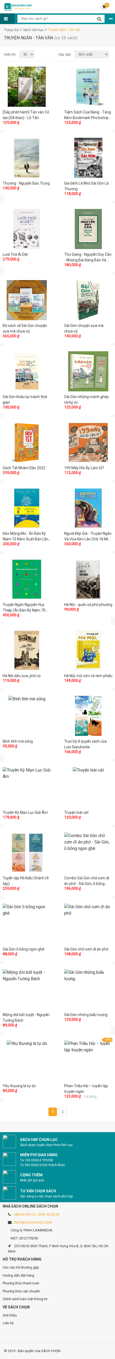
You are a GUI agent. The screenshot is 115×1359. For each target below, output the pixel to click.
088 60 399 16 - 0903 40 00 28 (36, 1214)
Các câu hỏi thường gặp (21, 1267)
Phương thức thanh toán (21, 1283)
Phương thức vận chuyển (21, 1291)
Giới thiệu (10, 1315)
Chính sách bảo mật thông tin (25, 1299)
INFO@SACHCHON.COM (33, 1222)
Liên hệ (8, 1323)
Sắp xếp (64, 54)
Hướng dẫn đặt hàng (18, 1275)
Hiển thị (10, 54)
